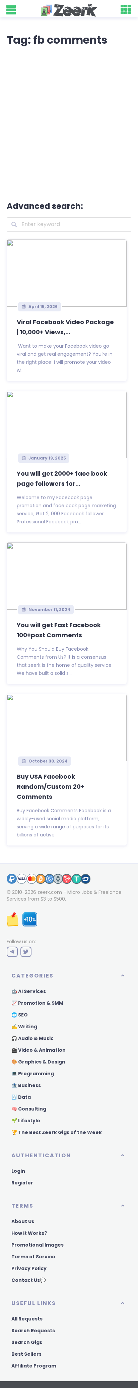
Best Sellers (26, 1354)
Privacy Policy (29, 1268)
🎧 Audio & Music (32, 1038)
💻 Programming (32, 1073)
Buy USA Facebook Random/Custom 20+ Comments (50, 786)
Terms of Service (33, 1256)
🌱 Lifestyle (25, 1120)
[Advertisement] (69, 122)
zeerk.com (50, 892)
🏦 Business (26, 1085)
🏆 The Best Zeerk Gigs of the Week (56, 1132)
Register (22, 1182)
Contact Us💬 (28, 1280)
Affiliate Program (33, 1365)
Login (18, 1171)
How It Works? (29, 1233)
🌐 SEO (19, 1014)
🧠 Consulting (28, 1108)
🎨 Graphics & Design (38, 1061)
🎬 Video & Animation (38, 1050)
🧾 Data (21, 1097)
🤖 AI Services (28, 991)
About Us (22, 1221)
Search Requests (33, 1330)
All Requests (27, 1318)
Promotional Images (37, 1245)
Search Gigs (26, 1342)
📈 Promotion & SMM (37, 1003)
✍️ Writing (24, 1026)
